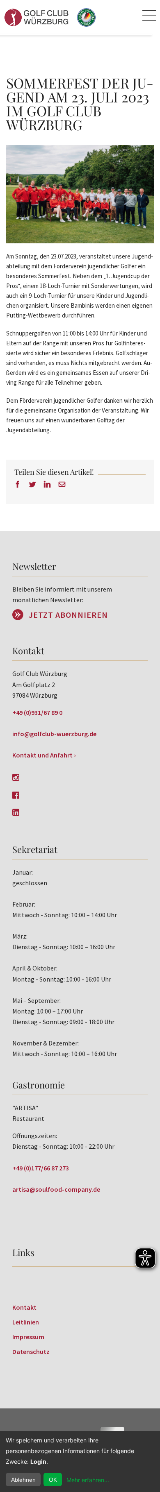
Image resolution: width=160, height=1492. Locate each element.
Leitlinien (25, 1322)
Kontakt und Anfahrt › (44, 755)
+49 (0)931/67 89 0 (37, 712)
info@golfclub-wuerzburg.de (54, 734)
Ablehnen (23, 1479)
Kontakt (24, 1307)
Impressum (28, 1337)
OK (53, 1479)
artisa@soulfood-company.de (56, 1189)
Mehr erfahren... (87, 1479)
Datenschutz (31, 1351)
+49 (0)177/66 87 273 (40, 1168)
